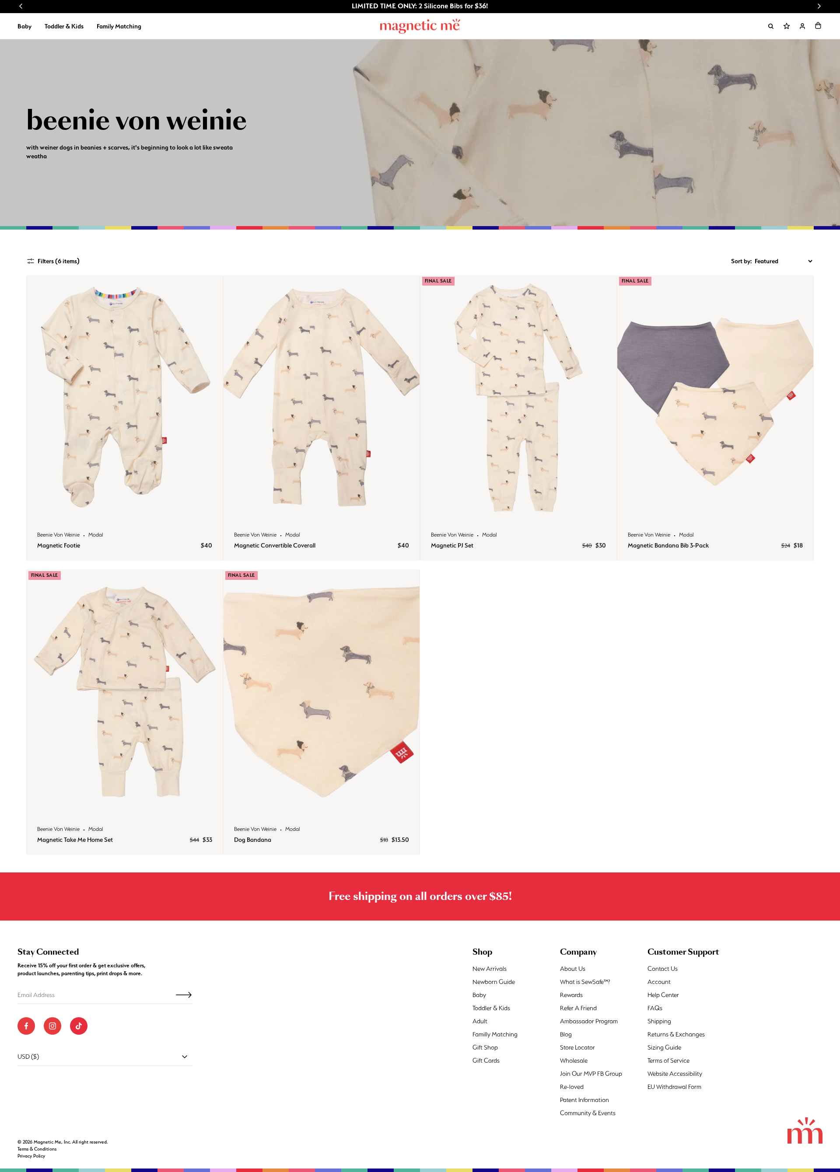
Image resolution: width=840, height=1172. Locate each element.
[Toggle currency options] (184, 1056)
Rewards (571, 994)
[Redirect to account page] (802, 26)
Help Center (663, 994)
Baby (25, 26)
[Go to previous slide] (21, 6)
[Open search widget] (770, 26)
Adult (479, 1021)
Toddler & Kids (64, 26)
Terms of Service (669, 1060)
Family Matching (119, 26)
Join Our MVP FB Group (591, 1073)
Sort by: (741, 261)
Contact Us (663, 968)
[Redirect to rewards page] (786, 26)
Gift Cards (486, 1060)
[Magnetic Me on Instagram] (52, 1026)
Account (659, 981)
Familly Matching (495, 1034)
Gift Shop (485, 1047)
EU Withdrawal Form (674, 1086)
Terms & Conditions (37, 1149)
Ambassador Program (589, 1021)
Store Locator (577, 1047)
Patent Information (584, 1099)
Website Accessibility (675, 1073)
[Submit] (183, 995)
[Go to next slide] (819, 6)
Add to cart (124, 511)
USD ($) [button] (28, 1056)
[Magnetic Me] (420, 26)
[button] (818, 25)
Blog (566, 1034)
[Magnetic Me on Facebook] (26, 1026)
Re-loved (572, 1086)
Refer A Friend (578, 1008)
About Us (572, 968)
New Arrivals (489, 968)
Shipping (659, 1021)
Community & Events (588, 1112)
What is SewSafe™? (585, 981)
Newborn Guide (493, 981)
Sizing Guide (664, 1047)
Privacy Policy (31, 1156)
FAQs (655, 1008)
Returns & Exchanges (676, 1034)
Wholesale (574, 1060)
